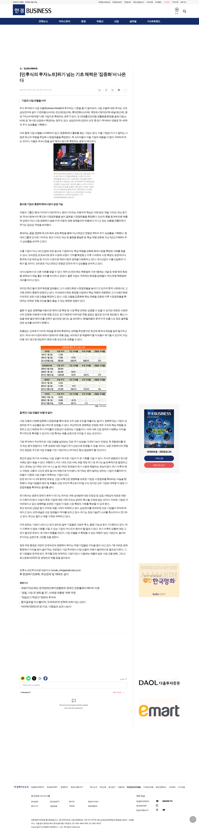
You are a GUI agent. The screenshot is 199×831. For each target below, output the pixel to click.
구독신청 (175, 2)
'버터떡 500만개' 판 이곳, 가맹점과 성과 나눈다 (46, 606)
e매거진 (183, 2)
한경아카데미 (93, 801)
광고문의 (111, 787)
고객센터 (172, 787)
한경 (104, 2)
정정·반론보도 (161, 787)
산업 (116, 21)
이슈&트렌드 (153, 21)
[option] (159, 574)
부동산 (100, 21)
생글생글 (53, 806)
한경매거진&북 (18, 2)
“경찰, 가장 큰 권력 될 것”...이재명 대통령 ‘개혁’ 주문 (48, 592)
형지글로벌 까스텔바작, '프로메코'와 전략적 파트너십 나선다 (53, 602)
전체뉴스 (43, 21)
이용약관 (121, 787)
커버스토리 (64, 21)
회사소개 (93, 787)
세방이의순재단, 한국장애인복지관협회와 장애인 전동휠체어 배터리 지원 (60, 588)
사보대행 (149, 2)
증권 (83, 21)
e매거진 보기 (159, 465)
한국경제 (34, 801)
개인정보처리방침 (134, 787)
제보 (166, 2)
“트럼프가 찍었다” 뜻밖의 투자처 (38, 597)
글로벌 (133, 21)
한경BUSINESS (30, 68)
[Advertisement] (99, 46)
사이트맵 (181, 787)
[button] (176, 10)
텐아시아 (34, 806)
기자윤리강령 (148, 787)
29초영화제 (92, 806)
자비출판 (158, 2)
